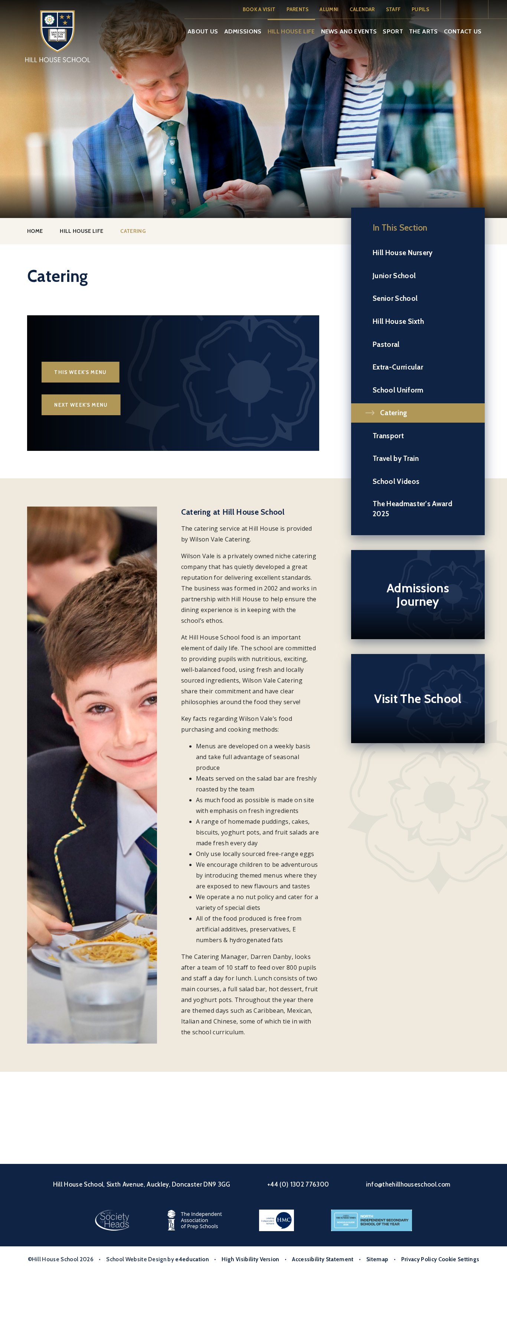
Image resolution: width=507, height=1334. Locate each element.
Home (35, 231)
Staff (393, 9)
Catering (133, 231)
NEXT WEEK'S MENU (81, 405)
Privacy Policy (419, 1259)
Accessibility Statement (322, 1259)
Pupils (420, 9)
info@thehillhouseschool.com (408, 1184)
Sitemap (377, 1259)
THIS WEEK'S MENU (81, 372)
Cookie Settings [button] (459, 1259)
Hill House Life (81, 231)
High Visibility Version (250, 1259)
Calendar (362, 9)
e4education (192, 1259)
